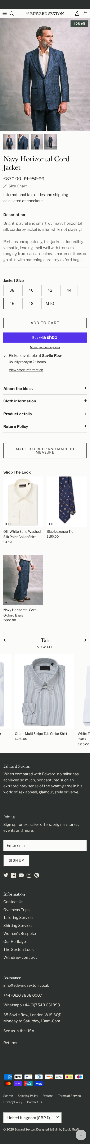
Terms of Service (69, 1095)
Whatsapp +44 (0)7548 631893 (31, 1005)
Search (8, 1095)
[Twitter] (5, 875)
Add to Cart (45, 323)
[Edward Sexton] (45, 13)
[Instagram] (29, 875)
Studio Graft (71, 1129)
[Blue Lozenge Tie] (67, 502)
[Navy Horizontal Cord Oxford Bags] (23, 580)
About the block (18, 388)
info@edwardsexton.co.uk (26, 985)
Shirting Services (18, 925)
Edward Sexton (24, 1129)
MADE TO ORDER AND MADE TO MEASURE (45, 450)
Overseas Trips (16, 910)
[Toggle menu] (4, 13)
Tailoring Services (18, 917)
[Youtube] (21, 875)
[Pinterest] (36, 875)
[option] (45, 75)
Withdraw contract (20, 957)
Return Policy (15, 426)
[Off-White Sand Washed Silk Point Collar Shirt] (23, 502)
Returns (10, 1043)
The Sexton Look (18, 949)
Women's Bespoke (19, 933)
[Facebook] (13, 875)
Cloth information (19, 401)
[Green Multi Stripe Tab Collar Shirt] (44, 691)
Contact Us (13, 902)
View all (45, 647)
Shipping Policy (28, 1095)
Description (14, 214)
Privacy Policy (12, 1102)
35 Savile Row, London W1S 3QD (32, 1015)
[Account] (76, 13)
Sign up (16, 860)
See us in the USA (18, 1031)
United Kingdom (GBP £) (28, 1118)
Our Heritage (14, 941)
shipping (60, 194)
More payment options (45, 347)
